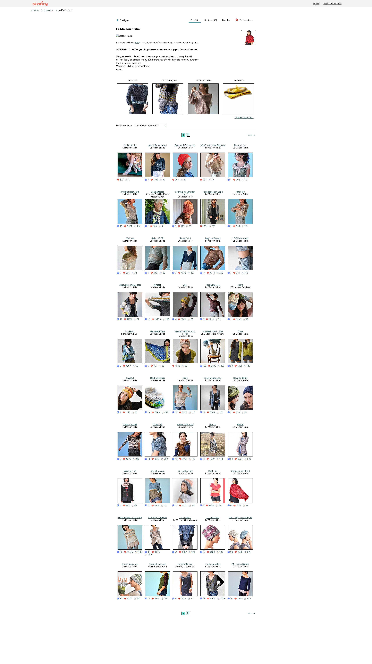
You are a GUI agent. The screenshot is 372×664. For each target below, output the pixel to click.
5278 (157, 598)
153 (246, 273)
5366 (156, 505)
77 (192, 598)
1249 (183, 319)
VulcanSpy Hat (185, 471)
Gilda (185, 378)
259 (221, 273)
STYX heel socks (240, 238)
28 (231, 552)
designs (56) (210, 20)
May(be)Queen (212, 238)
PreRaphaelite (213, 285)
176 (182, 226)
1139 (222, 598)
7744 (212, 273)
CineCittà (157, 424)
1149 (139, 552)
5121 (239, 366)
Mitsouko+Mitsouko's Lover (185, 332)
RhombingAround (185, 424)
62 (164, 273)
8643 (239, 598)
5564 (212, 412)
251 (221, 412)
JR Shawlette (157, 192)
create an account (332, 3)
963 (128, 505)
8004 (240, 459)
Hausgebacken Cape (213, 192)
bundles (226, 20)
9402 (213, 366)
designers (48, 10)
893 (222, 366)
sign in (316, 3)
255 (220, 505)
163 (221, 552)
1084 (238, 319)
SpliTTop (212, 471)
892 (238, 180)
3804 (211, 505)
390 (138, 598)
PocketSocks (130, 145)
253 (166, 459)
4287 (128, 366)
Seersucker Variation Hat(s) (185, 193)
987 (205, 180)
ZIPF (185, 285)
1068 (177, 366)
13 (129, 180)
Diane (240, 331)
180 (248, 366)
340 (137, 459)
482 (166, 412)
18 (190, 226)
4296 (183, 273)
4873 (128, 459)
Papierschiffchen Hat (185, 145)
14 (204, 273)
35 (121, 552)
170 (193, 459)
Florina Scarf (240, 145)
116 (193, 412)
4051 (184, 459)
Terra (240, 285)
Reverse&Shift (240, 378)
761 (155, 366)
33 (136, 412)
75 (192, 319)
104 (193, 552)
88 (135, 505)
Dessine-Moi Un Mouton (130, 517)
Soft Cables (185, 517)
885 (128, 273)
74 (219, 319)
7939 (240, 552)
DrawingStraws (130, 424)
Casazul (130, 378)
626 (238, 412)
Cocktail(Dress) (185, 564)
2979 (129, 319)
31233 (157, 552)
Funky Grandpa (212, 564)
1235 (238, 505)
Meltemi (130, 238)
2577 (183, 598)
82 (121, 598)
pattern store (246, 20)
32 (163, 366)
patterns (35, 10)
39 (212, 180)
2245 (211, 319)
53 (247, 505)
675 (249, 552)
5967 (129, 226)
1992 (184, 552)
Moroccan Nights (240, 564)
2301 (155, 273)
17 (204, 412)
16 (246, 226)
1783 (205, 226)
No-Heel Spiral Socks (213, 331)
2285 (184, 412)
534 (238, 226)
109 (155, 226)
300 (166, 598)
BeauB (240, 424)
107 (122, 180)
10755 (157, 319)
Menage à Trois (157, 331)
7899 (157, 412)
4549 (212, 459)
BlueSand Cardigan (157, 517)
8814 (156, 459)
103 (204, 366)
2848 (150, 554)
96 (137, 366)
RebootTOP (157, 238)
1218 (128, 412)
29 (231, 459)
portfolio (195, 20)
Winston (157, 285)
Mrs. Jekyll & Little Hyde (240, 517)
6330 (129, 598)
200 (177, 180)
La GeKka (130, 331)
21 (176, 552)
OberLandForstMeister (130, 285)
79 (245, 180)
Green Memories (130, 564)
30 (164, 180)
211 (165, 505)
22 (135, 273)
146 (139, 226)
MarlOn (212, 424)
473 (249, 598)
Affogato (240, 192)
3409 (212, 552)
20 (185, 180)
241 (193, 505)
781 (238, 273)
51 (138, 319)
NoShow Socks (157, 378)
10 (176, 412)
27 (213, 226)
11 (204, 459)
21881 (213, 598)
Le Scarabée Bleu (212, 378)
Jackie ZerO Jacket (157, 145)
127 (192, 273)
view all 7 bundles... (244, 117)
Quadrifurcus (212, 517)
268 (167, 319)
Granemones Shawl (240, 471)
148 (221, 459)
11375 (130, 552)
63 (186, 366)
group (137, 42)
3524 (184, 505)
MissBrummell (130, 471)
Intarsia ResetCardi (130, 192)
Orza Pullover (157, 471)
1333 (155, 180)
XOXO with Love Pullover (213, 145)
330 (249, 459)
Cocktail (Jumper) (157, 564)
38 (247, 319)
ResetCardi (185, 238)
